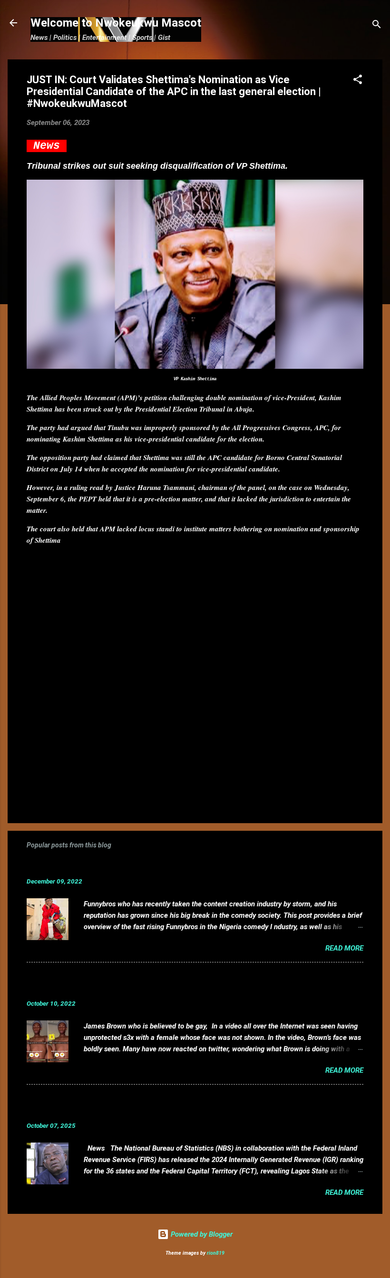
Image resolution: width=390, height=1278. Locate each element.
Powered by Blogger (201, 1234)
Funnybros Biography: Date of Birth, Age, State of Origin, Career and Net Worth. (182, 867)
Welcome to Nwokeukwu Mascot (115, 22)
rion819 (215, 1253)
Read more (344, 948)
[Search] (376, 25)
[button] (357, 81)
